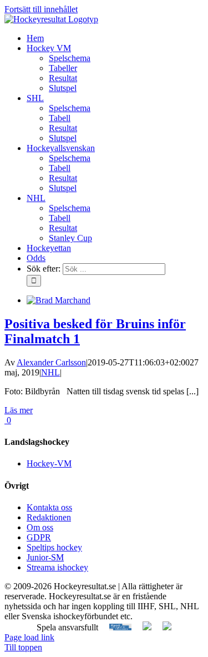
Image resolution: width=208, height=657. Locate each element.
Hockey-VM (49, 463)
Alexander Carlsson (51, 362)
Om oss (40, 527)
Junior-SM (45, 557)
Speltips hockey (54, 547)
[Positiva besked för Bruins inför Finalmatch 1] (58, 300)
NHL (50, 372)
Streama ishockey (57, 567)
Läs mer (18, 410)
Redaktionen (49, 517)
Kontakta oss (49, 507)
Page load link (29, 637)
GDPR (39, 537)
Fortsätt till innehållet (41, 9)
